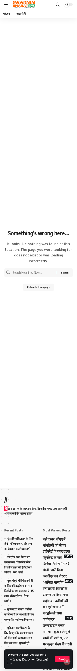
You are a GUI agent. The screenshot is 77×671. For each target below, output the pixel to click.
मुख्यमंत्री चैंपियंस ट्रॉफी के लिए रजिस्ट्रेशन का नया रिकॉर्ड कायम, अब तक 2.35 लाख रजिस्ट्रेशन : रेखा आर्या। (19, 591)
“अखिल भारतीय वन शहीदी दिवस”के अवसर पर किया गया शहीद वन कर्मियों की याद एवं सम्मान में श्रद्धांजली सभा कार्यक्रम (55, 600)
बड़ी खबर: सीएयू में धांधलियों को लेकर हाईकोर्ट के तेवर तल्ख (56, 545)
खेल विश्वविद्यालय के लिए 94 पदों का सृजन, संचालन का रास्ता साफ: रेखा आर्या (18, 544)
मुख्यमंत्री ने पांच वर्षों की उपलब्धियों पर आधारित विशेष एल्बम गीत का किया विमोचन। (19, 614)
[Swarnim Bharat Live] (24, 4)
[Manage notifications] (67, 661)
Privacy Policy (21, 659)
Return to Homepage (38, 287)
